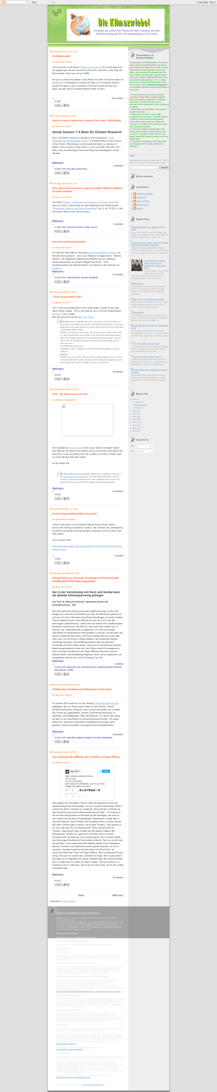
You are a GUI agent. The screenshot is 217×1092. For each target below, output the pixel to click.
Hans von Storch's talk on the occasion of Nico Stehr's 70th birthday (86, 120)
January (137, 408)
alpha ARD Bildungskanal (106, 703)
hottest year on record (90, 67)
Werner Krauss (142, 205)
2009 (134, 431)
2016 (134, 411)
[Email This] (56, 105)
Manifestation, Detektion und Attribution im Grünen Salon (82, 689)
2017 (134, 399)
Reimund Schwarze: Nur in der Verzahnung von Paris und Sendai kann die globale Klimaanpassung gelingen (85, 579)
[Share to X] (62, 105)
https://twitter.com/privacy (66, 1044)
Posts (135, 446)
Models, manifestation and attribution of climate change (88, 202)
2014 (134, 416)
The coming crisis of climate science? (147, 357)
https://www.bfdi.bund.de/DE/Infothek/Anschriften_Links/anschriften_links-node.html (88, 991)
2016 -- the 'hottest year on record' (70, 394)
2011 (134, 425)
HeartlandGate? (137, 284)
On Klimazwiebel (61, 56)
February (138, 402)
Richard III (57, 314)
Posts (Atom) (69, 901)
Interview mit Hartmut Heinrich (68, 241)
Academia (56, 268)
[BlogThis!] (59, 105)
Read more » (58, 162)
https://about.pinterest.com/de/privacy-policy (73, 1077)
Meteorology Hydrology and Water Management (75, 208)
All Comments (138, 451)
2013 (134, 419)
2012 (134, 422)
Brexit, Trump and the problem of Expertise (74, 513)
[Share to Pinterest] (68, 105)
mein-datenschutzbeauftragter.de (92, 1085)
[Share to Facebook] (65, 105)
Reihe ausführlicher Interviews (103, 252)
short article (76, 448)
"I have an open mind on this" (67, 296)
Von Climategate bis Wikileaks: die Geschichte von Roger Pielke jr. (86, 756)
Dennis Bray (141, 197)
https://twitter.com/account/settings (69, 1049)
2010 (134, 428)
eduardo (140, 208)
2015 (134, 414)
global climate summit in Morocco (75, 477)
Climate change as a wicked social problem (147, 299)
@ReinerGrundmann (145, 194)
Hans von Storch (143, 201)
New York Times (85, 317)
